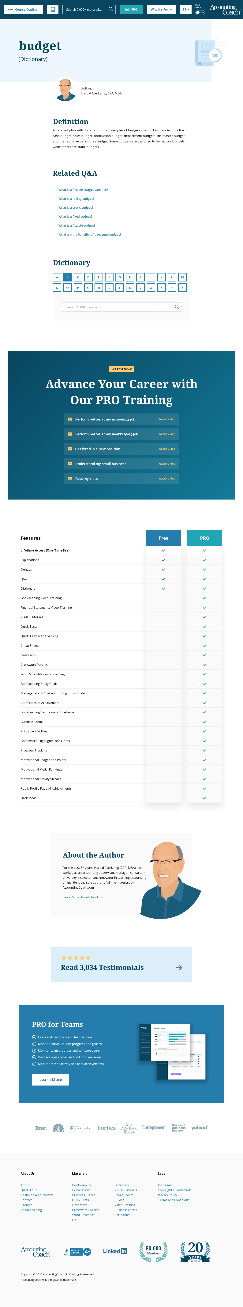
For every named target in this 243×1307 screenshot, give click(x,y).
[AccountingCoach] (225, 10)
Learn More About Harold (81, 897)
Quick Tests (80, 1200)
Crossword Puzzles (85, 1210)
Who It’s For (159, 9)
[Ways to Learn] (52, 9)
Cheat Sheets (123, 1195)
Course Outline (26, 9)
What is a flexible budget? (76, 225)
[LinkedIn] (115, 1251)
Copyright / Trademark (174, 1190)
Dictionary (121, 1185)
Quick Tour (29, 1190)
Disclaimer (165, 1185)
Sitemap (26, 1205)
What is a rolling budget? (76, 199)
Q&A (75, 1220)
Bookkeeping (81, 1185)
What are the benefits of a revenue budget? (89, 234)
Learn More (50, 1079)
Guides (119, 1200)
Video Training (125, 1205)
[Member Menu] (186, 9)
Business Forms (125, 1210)
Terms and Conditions (173, 1200)
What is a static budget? (75, 207)
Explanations (81, 1190)
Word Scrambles (83, 1215)
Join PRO (131, 9)
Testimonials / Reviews (37, 1195)
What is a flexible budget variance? (83, 190)
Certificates (122, 1215)
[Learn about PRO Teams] (172, 1053)
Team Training (31, 1210)
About (25, 1185)
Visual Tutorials (125, 1190)
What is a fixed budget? (75, 216)
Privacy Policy (167, 1195)
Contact (26, 1200)
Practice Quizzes (83, 1195)
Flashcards (79, 1205)
